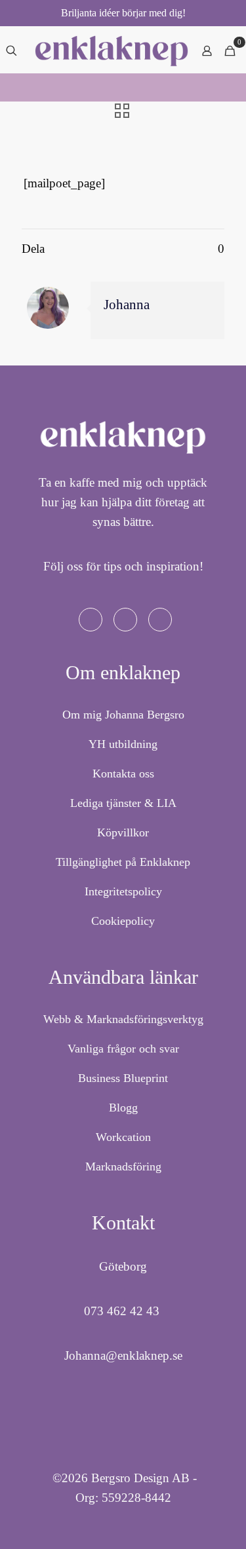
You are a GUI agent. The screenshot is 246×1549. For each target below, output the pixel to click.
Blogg (123, 1107)
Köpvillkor (123, 832)
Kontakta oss (123, 773)
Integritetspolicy (123, 891)
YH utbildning (123, 744)
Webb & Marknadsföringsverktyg (123, 1019)
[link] (111, 50)
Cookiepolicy (123, 920)
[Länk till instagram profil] (125, 619)
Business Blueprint (123, 1078)
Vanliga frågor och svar (123, 1048)
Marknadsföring (123, 1166)
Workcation (123, 1137)
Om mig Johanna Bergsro (123, 714)
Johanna (127, 304)
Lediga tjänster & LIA (123, 803)
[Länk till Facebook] (90, 619)
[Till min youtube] (160, 619)
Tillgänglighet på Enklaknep (123, 861)
